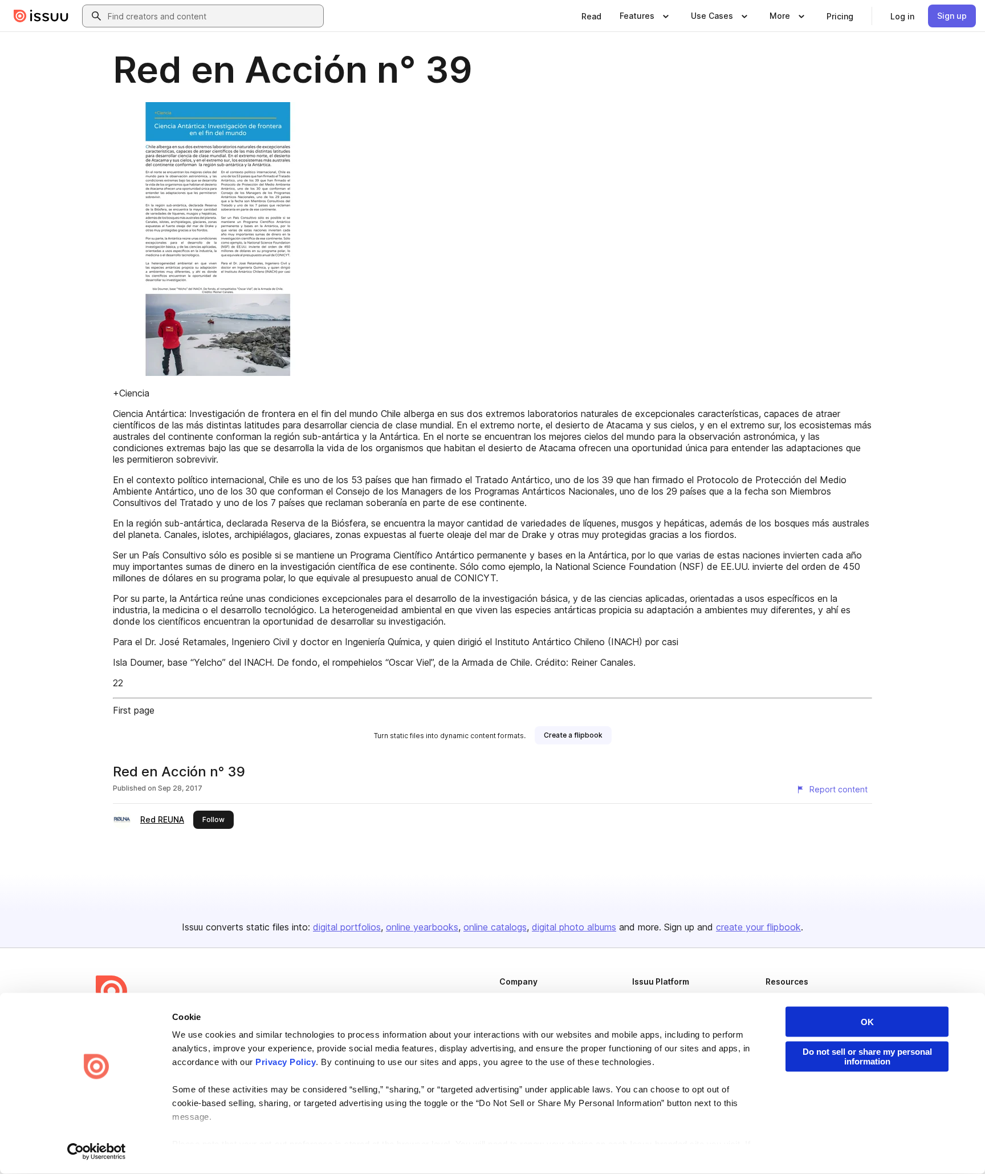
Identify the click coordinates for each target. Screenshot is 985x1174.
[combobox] (213, 16)
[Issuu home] (41, 16)
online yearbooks (422, 927)
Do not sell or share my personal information (867, 1056)
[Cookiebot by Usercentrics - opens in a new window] (96, 1151)
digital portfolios (347, 927)
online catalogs (495, 927)
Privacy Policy (285, 1062)
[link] (591, 16)
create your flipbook (758, 927)
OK (867, 1022)
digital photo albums (574, 927)
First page (133, 710)
